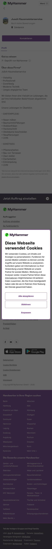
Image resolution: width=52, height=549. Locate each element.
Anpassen (26, 312)
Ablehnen (26, 304)
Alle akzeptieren (26, 296)
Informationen (11, 277)
